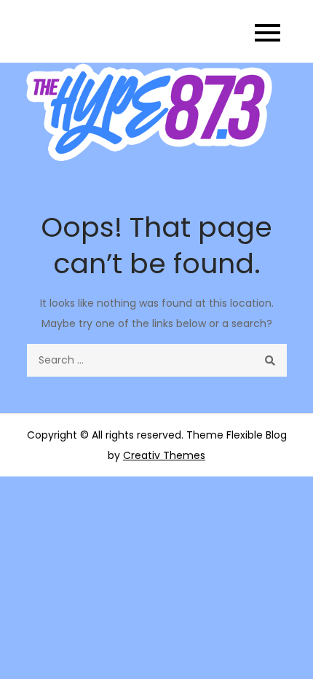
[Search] (270, 360)
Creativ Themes (164, 455)
